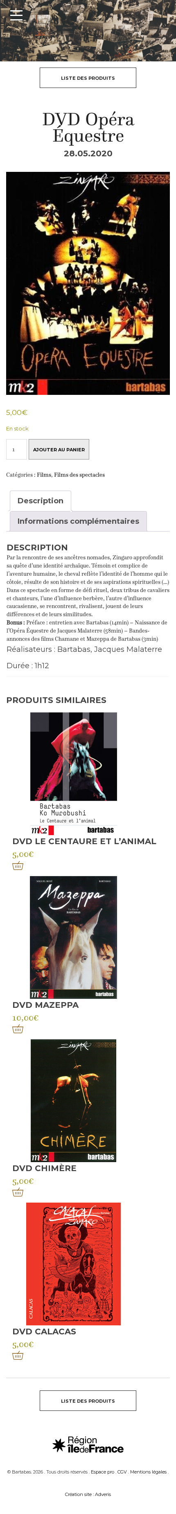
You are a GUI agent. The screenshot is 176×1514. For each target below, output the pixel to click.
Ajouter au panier (59, 450)
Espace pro (102, 1472)
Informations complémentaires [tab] (78, 521)
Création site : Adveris (88, 1494)
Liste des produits (88, 78)
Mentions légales (148, 1472)
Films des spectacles (79, 474)
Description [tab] (40, 500)
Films (44, 474)
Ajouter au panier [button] (17, 865)
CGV (122, 1472)
